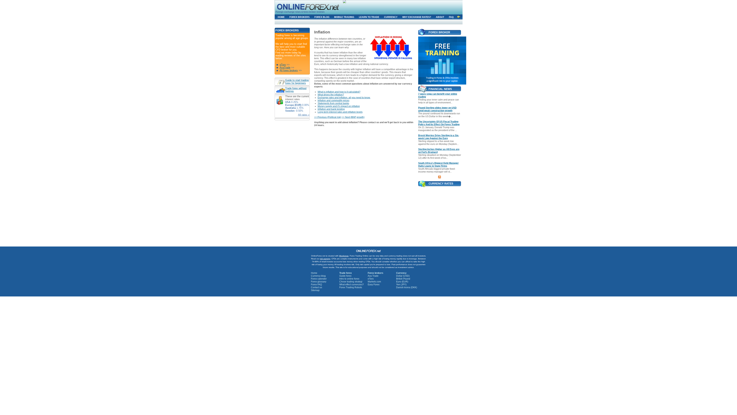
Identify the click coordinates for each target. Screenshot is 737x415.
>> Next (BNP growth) (353, 117)
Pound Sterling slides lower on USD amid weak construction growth (437, 109)
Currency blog (318, 276)
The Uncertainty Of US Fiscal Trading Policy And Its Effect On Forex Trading (438, 123)
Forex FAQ (316, 284)
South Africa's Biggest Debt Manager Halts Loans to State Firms (438, 164)
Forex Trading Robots (350, 287)
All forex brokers (289, 70)
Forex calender (319, 278)
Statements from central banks (333, 103)
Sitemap (315, 290)
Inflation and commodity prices (333, 100)
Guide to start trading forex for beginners (297, 82)
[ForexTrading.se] (458, 16)
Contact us (316, 287)
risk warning (325, 259)
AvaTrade (285, 67)
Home (314, 273)
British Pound (403, 278)
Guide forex (345, 276)
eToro (283, 64)
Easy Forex (373, 284)
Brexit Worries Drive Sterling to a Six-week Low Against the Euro (438, 137)
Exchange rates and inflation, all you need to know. (344, 97)
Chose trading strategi (350, 281)
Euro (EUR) (402, 281)
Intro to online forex (349, 278)
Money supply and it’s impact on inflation (339, 106)
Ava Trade (373, 276)
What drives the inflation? (331, 94)
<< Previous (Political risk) (327, 117)
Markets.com (374, 281)
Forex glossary (318, 281)
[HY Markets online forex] (439, 61)
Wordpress (344, 256)
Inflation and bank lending (331, 109)
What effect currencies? (351, 284)
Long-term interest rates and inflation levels (340, 112)
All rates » (303, 114)
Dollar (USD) (403, 276)
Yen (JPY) (401, 284)
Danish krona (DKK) (406, 287)
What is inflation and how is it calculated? (339, 91)
